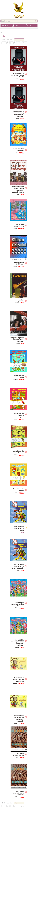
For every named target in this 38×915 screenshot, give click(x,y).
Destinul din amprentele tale (18, 754)
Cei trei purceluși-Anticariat (18, 150)
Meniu (6, 26)
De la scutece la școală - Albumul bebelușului (18, 679)
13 (23, 43)
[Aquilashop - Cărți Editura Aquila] (19, 10)
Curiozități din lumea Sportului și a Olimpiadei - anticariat (17, 642)
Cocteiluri (21, 300)
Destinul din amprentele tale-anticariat (18, 793)
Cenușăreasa (20, 224)
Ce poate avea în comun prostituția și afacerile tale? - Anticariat (17, 113)
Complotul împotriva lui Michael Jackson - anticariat (17, 339)
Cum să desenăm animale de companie (18, 415)
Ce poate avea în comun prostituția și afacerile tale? (17, 75)
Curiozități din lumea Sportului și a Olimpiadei (17, 604)
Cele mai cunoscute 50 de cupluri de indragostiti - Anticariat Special (17, 189)
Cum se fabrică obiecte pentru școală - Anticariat (18, 566)
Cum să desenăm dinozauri (18, 452)
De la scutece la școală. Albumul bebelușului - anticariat (19, 718)
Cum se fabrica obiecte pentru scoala (19, 528)
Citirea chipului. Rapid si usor (18, 263)
